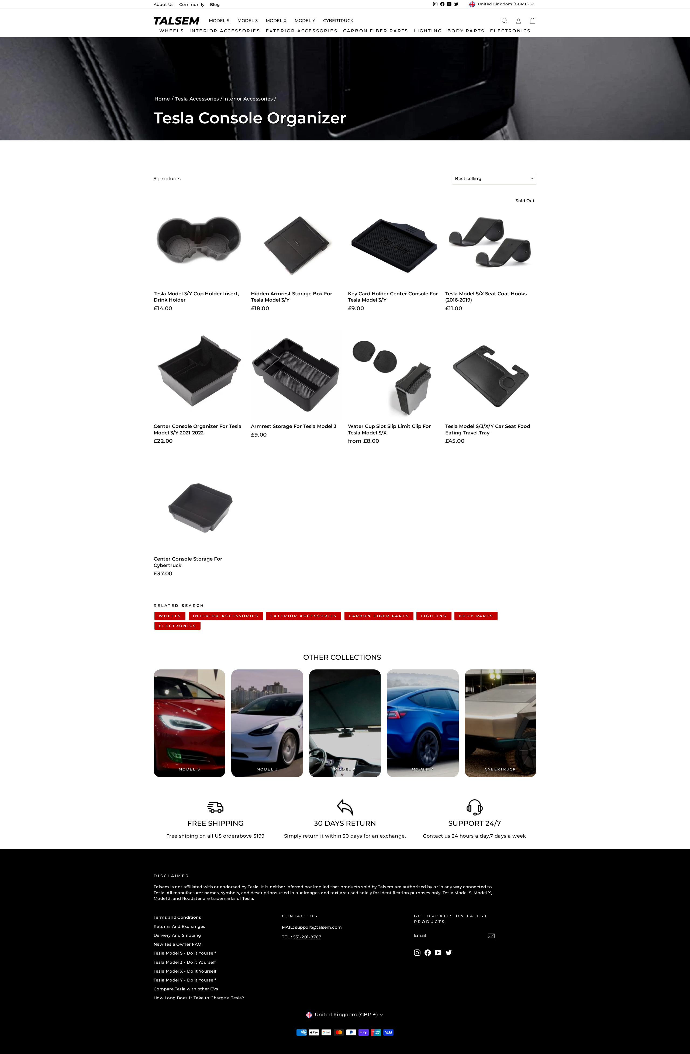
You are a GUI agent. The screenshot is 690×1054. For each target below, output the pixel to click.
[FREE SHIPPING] (215, 808)
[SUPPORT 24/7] (475, 808)
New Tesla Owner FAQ (178, 944)
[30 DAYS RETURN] (345, 808)
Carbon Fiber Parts (376, 30)
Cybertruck (338, 20)
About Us (164, 4)
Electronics (510, 30)
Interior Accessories (224, 30)
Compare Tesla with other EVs (186, 988)
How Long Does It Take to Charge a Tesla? (199, 997)
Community (192, 4)
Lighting (428, 30)
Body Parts (466, 30)
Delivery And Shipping (177, 935)
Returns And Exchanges (179, 926)
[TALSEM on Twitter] (449, 952)
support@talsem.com (318, 927)
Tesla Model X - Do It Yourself (185, 971)
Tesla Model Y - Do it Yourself (185, 980)
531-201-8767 (307, 936)
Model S (219, 20)
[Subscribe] (491, 935)
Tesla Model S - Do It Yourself (185, 953)
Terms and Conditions (177, 917)
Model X (276, 20)
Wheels (171, 30)
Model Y (305, 20)
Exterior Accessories (302, 30)
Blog (215, 4)
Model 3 (247, 20)
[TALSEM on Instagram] (417, 952)
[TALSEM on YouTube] (438, 952)
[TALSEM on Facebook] (428, 952)
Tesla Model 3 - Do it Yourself (185, 962)
